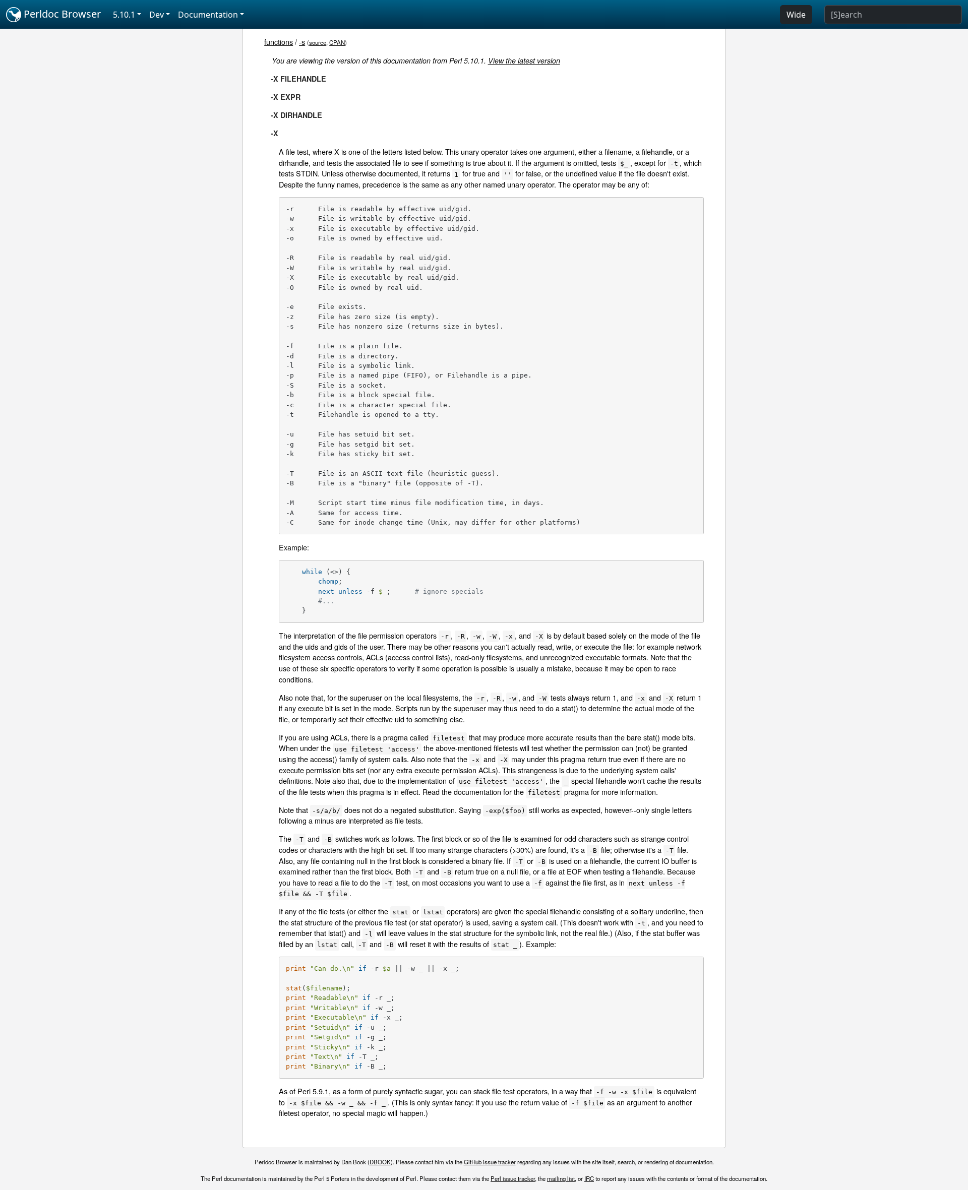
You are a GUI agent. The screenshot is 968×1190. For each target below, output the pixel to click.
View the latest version (524, 60)
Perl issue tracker (513, 1178)
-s (302, 41)
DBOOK (380, 1162)
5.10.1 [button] (124, 14)
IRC (589, 1178)
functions (278, 41)
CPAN (337, 42)
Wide (796, 14)
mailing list (561, 1178)
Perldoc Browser (61, 14)
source (317, 42)
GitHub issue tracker (490, 1162)
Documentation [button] (208, 14)
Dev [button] (156, 14)
